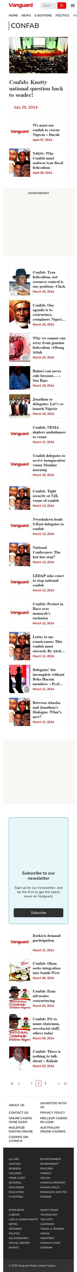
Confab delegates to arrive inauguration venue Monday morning (49, 462)
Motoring (15, 1229)
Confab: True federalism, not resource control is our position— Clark (49, 279)
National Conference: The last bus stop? (46, 551)
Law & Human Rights (23, 1219)
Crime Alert (17, 1178)
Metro (13, 1224)
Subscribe (38, 912)
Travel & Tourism (52, 1229)
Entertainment (50, 1159)
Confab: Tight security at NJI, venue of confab (46, 495)
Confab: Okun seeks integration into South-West (47, 967)
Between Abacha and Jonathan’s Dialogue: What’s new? (47, 709)
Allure (14, 1159)
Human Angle (49, 1187)
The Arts (46, 1219)
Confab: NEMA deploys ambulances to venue (49, 431)
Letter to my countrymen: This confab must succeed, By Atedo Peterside (48, 644)
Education (16, 1192)
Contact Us (18, 1113)
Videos (44, 1233)
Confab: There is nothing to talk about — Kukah (47, 1055)
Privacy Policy (52, 1113)
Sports (14, 1247)
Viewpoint (47, 1238)
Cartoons (47, 1224)
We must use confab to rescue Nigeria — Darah (46, 129)
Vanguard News (21, 5)
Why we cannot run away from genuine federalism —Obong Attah (49, 345)
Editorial (15, 1182)
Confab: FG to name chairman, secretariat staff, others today (46, 1025)
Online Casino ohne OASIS (20, 1120)
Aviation (15, 1164)
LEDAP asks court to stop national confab (48, 580)
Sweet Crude (49, 1210)
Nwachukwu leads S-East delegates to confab (48, 523)
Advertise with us (53, 1105)
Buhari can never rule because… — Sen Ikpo (47, 375)
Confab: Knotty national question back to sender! (36, 88)
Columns (15, 1173)
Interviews (16, 1210)
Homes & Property (53, 1182)
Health (45, 1178)
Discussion (16, 1187)
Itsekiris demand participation (47, 937)
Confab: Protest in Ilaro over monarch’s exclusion (48, 610)
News (26, 16)
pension (45, 1196)
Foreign (45, 1173)
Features (46, 1168)
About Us (16, 1105)
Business (15, 1168)
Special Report (19, 1243)
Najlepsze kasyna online (21, 1130)
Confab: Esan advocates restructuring (44, 995)
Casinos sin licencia (18, 1139)
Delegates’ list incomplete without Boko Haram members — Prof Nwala (48, 677)
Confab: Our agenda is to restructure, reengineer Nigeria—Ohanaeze (49, 312)
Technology (49, 1214)
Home (13, 16)
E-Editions (43, 16)
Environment (49, 1164)
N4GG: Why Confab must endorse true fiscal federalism (48, 160)
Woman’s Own (50, 1243)
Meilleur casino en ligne (53, 1120)
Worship (46, 1247)
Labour (14, 1214)
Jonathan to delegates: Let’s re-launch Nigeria (48, 403)
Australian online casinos (52, 1130)
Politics (62, 16)
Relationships (18, 1238)
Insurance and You (53, 1192)
